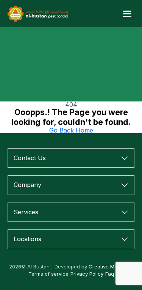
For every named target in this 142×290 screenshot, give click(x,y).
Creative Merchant (111, 266)
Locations (27, 239)
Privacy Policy (86, 274)
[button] (127, 13)
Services (26, 212)
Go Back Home (71, 130)
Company (27, 185)
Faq (109, 274)
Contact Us (30, 158)
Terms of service (48, 274)
